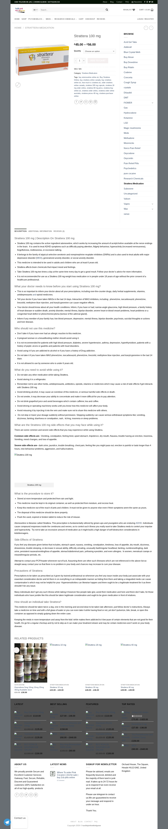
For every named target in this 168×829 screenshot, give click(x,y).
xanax (126, 214)
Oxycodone (129, 153)
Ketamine (128, 118)
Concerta (128, 77)
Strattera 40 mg (127, 687)
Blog (112, 2)
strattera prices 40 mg (90, 93)
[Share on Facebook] (76, 102)
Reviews (101, 19)
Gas (126, 108)
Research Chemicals (64, 19)
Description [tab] (20, 231)
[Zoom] (17, 84)
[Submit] (107, 10)
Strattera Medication (39, 27)
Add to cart (98, 60)
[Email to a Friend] (86, 102)
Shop (24, 19)
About (105, 2)
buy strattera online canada (90, 80)
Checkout (90, 19)
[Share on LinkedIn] (95, 102)
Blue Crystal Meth (132, 52)
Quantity (77, 51)
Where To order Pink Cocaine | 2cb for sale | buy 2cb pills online (67, 775)
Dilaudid (128, 93)
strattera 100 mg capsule (95, 85)
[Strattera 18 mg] (101, 663)
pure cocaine (130, 173)
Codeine (128, 72)
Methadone (129, 138)
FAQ (127, 2)
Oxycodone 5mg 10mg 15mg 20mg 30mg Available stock (29, 688)
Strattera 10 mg (56, 687)
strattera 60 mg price (95, 88)
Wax (126, 209)
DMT (126, 98)
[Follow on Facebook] (145, 2)
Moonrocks (129, 143)
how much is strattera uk (91, 83)
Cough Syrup (130, 82)
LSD (126, 123)
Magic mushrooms (132, 128)
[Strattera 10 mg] (66, 663)
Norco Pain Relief (132, 148)
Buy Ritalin (129, 67)
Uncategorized (130, 194)
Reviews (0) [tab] (59, 231)
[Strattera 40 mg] (137, 663)
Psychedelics (35, 19)
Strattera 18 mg (91, 687)
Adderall (128, 47)
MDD (39, 258)
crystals (127, 87)
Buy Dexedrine (131, 62)
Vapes (127, 204)
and (34, 295)
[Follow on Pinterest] (36, 795)
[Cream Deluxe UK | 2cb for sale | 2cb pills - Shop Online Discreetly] (21, 10)
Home (18, 27)
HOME (17, 19)
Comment (60, 780)
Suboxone (128, 189)
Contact (119, 2)
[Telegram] (7, 822)
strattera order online (90, 91)
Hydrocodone (130, 113)
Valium (127, 199)
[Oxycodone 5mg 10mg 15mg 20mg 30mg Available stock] (30, 663)
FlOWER (128, 103)
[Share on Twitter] (81, 102)
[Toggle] (152, 102)
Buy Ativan (129, 57)
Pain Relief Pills (131, 163)
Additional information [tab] (40, 231)
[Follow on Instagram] (147, 2)
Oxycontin (128, 158)
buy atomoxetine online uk (89, 77)
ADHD (139, 523)
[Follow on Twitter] (150, 2)
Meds (48, 19)
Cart (81, 19)
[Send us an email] (152, 2)
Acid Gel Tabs (130, 42)
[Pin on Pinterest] (90, 102)
